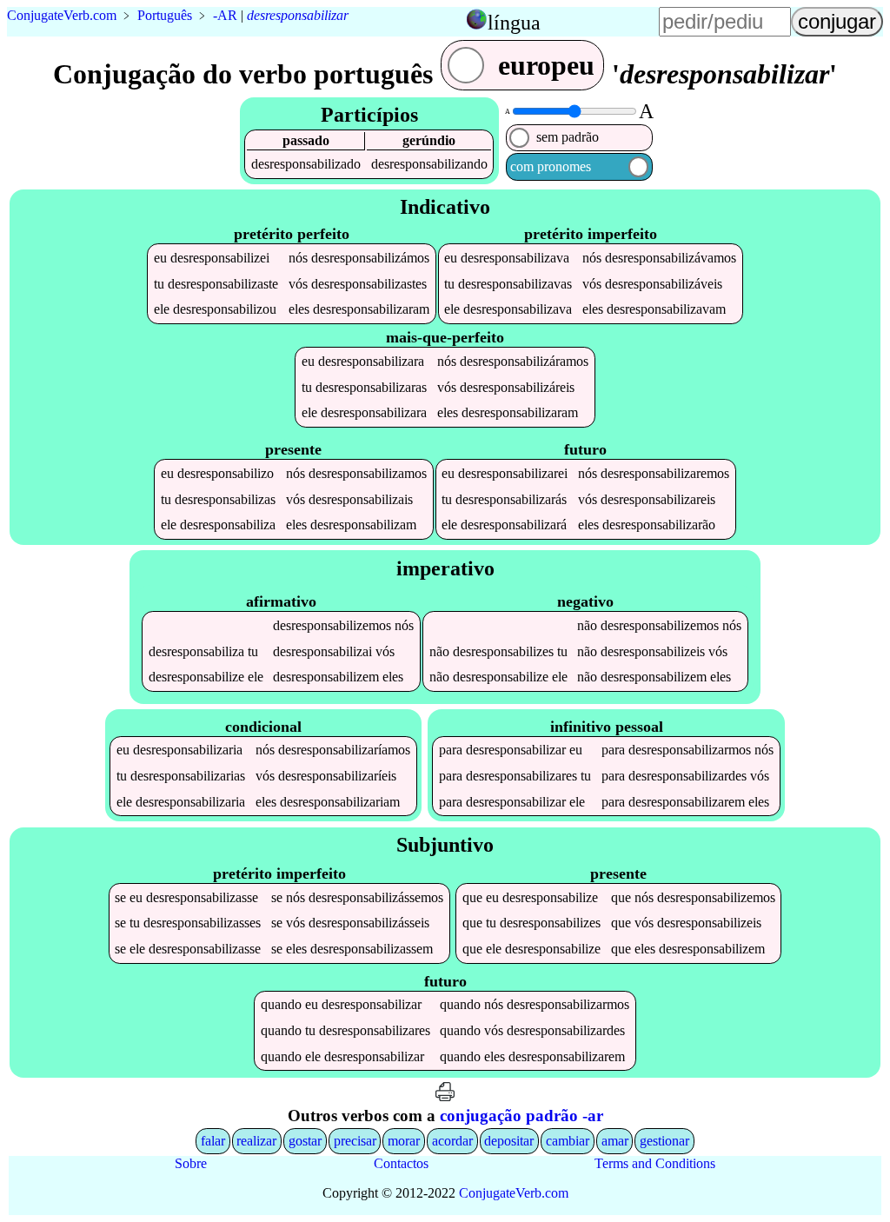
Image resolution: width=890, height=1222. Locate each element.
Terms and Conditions (654, 1163)
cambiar (567, 1140)
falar (213, 1140)
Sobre (191, 1163)
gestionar (664, 1140)
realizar (256, 1140)
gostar (305, 1140)
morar (404, 1140)
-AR (225, 15)
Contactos (401, 1163)
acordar (452, 1140)
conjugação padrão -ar (521, 1115)
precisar (355, 1140)
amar (614, 1140)
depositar (509, 1140)
